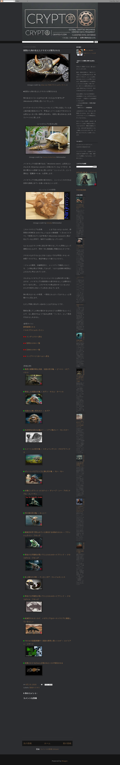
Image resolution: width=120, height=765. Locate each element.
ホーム (47, 743)
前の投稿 (67, 743)
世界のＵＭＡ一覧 (33, 343)
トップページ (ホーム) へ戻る (37, 356)
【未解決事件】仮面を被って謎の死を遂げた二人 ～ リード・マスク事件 (80, 375)
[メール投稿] (41, 684)
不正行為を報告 (81, 190)
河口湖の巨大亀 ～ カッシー (35, 513)
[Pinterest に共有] (51, 685)
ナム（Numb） (89, 50)
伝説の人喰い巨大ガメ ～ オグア (37, 411)
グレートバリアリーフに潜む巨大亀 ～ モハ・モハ (44, 471)
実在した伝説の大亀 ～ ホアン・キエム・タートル (44, 391)
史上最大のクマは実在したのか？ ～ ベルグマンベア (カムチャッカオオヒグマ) (80, 505)
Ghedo (49, 223)
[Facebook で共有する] (50, 685)
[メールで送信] (45, 685)
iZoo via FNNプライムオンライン (54, 85)
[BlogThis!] (47, 685)
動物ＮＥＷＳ (35, 687)
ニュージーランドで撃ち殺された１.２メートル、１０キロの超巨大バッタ (80, 420)
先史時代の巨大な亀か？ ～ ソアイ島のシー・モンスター (47, 430)
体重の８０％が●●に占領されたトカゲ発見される (44, 663)
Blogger (65, 761)
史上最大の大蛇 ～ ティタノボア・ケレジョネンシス (45, 577)
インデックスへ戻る (34, 337)
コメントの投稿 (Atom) (49, 749)
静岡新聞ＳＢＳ (29, 327)
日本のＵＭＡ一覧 (33, 350)
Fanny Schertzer (49, 157)
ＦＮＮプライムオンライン (33, 330)
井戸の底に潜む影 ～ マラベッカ (86, 172)
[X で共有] (48, 685)
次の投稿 (27, 743)
